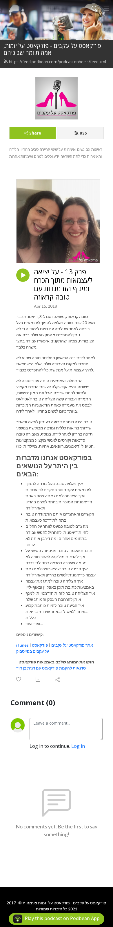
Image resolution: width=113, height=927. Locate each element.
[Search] (94, 8)
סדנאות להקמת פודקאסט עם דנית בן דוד (51, 667)
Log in (78, 746)
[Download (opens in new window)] (38, 679)
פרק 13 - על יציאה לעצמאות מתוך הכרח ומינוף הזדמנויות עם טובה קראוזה (63, 284)
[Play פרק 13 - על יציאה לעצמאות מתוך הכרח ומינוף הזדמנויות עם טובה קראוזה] (23, 275)
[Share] (57, 679)
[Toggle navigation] (106, 8)
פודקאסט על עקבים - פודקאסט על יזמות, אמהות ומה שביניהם (52, 49)
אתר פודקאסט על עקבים (72, 645)
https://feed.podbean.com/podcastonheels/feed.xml (57, 61)
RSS (83, 133)
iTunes (22, 645)
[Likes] (19, 679)
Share (35, 133)
